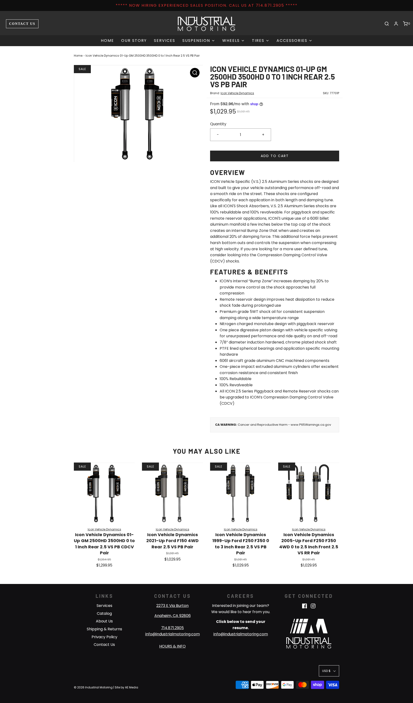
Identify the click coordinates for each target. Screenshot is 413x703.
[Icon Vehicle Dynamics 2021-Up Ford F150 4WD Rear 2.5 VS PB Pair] (172, 493)
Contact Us (22, 24)
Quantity (218, 124)
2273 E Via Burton (172, 605)
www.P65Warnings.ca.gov (311, 425)
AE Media (131, 687)
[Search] (387, 23)
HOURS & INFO (172, 646)
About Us (104, 621)
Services (164, 40)
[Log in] (396, 23)
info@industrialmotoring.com (172, 634)
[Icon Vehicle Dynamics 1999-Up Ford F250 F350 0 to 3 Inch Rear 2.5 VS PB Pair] (240, 493)
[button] (329, 670)
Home (107, 40)
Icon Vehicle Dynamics (237, 93)
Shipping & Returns (104, 629)
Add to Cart (275, 155)
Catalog (104, 613)
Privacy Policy (104, 637)
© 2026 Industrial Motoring (93, 687)
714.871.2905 (172, 628)
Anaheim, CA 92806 (172, 615)
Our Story (134, 40)
